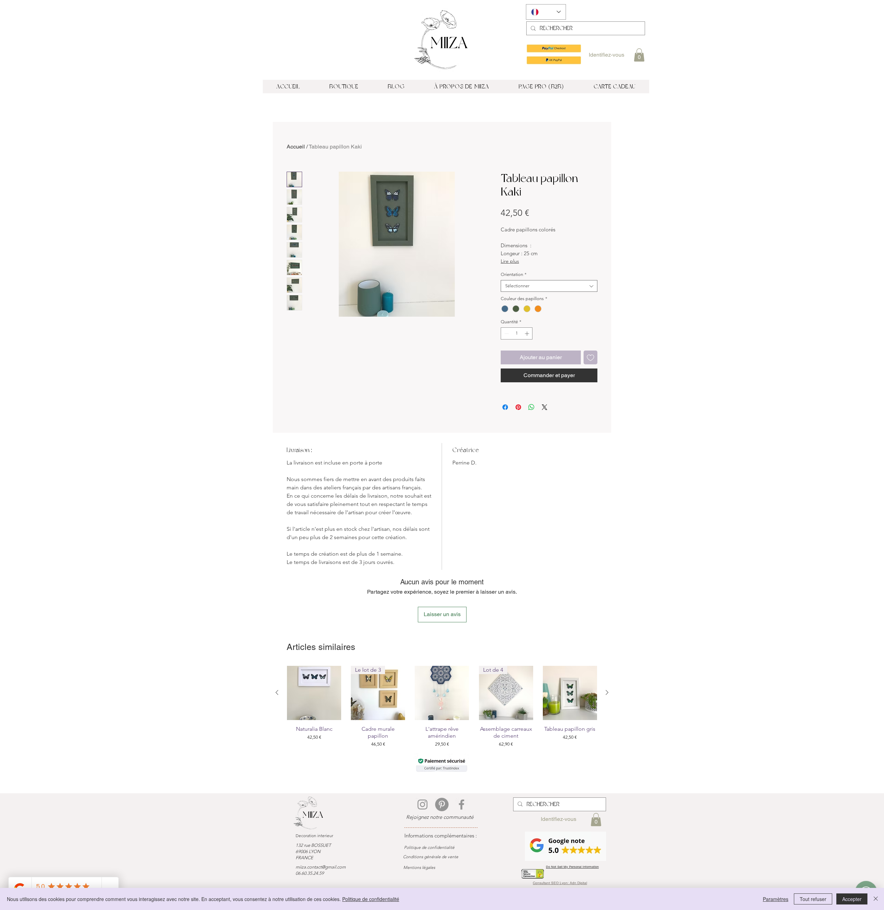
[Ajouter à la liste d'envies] (590, 357)
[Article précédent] (277, 692)
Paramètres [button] (775, 898)
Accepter (852, 898)
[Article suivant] (607, 692)
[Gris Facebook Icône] (461, 804)
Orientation (514, 274)
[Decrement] (506, 333)
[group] (442, 706)
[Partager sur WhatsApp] (531, 407)
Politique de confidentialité (370, 898)
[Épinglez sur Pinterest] (518, 407)
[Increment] (527, 333)
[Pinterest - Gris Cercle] (442, 804)
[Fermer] (876, 898)
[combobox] (549, 286)
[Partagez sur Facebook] (505, 407)
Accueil (296, 146)
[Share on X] (544, 407)
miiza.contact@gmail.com (321, 867)
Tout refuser (813, 898)
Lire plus (510, 261)
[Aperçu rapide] (314, 693)
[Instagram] (422, 804)
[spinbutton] (516, 333)
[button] (639, 54)
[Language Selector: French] (546, 12)
